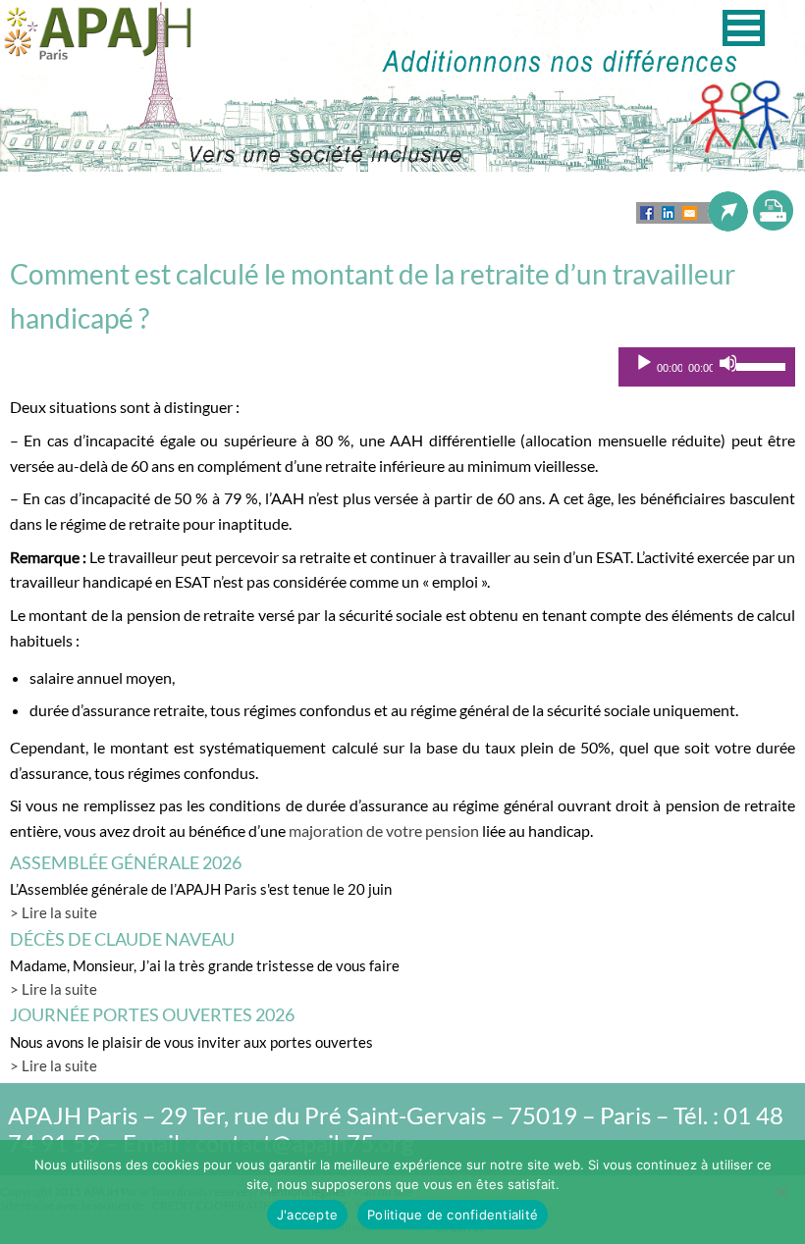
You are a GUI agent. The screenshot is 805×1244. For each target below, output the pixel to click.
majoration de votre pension (384, 830)
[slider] (761, 365)
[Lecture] (644, 363)
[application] (706, 367)
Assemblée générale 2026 (126, 862)
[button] (744, 28)
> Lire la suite (53, 912)
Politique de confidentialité (452, 1214)
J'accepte (307, 1214)
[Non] (780, 1192)
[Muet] (728, 363)
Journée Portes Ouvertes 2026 (152, 1014)
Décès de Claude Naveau (122, 939)
